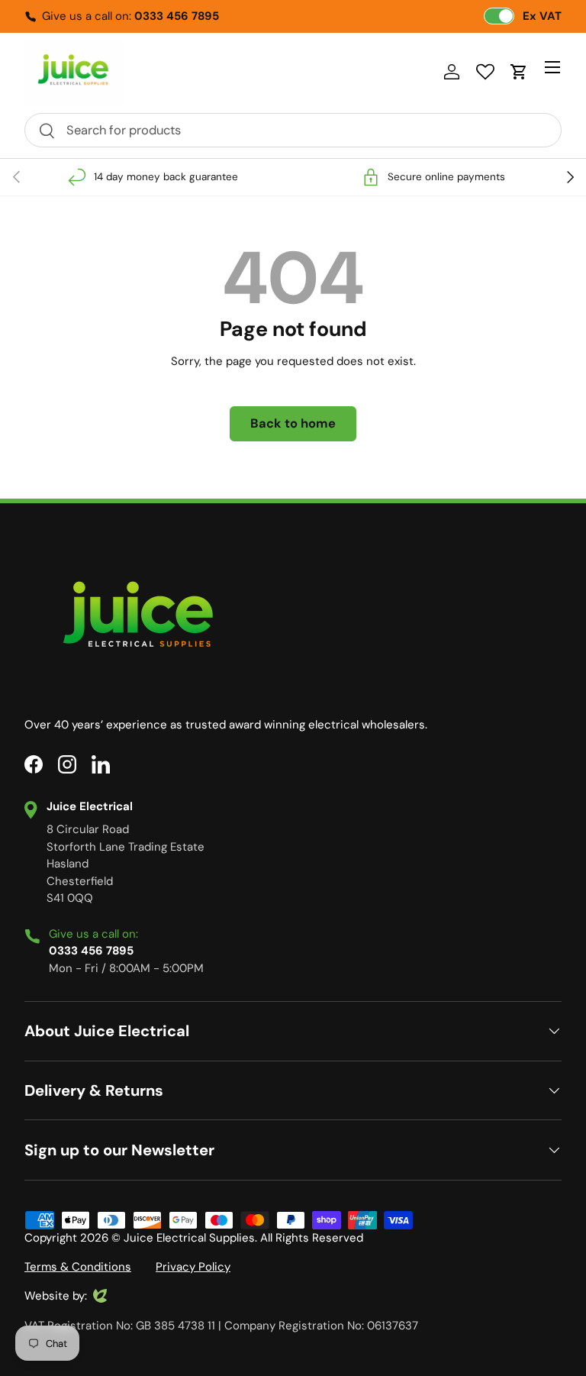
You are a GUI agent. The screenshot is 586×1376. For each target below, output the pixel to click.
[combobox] (293, 130)
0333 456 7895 (176, 16)
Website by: (55, 1296)
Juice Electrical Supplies (189, 1237)
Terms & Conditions (77, 1266)
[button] (519, 72)
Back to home (293, 423)
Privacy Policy (193, 1266)
